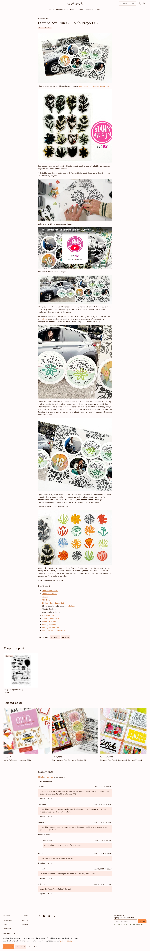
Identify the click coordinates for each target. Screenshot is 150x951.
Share (57, 637)
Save (67, 637)
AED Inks (46, 600)
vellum (44, 319)
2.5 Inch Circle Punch (51, 615)
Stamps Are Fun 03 (50, 591)
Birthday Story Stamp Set (53, 603)
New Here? (8, 920)
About (98, 9)
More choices (34, 947)
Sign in (41, 777)
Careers (25, 924)
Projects (89, 9)
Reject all (21, 947)
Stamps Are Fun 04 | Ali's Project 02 (69, 760)
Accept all (8, 947)
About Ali (25, 920)
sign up (50, 777)
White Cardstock (49, 621)
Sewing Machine (49, 624)
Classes (80, 9)
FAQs (5, 924)
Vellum (45, 597)
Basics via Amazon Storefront (54, 631)
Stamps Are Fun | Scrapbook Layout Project (121, 760)
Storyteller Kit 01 (49, 594)
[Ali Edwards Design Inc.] (75, 3)
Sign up (142, 921)
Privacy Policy (138, 924)
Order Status (8, 928)
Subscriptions (62, 9)
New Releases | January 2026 (17, 760)
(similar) (71, 606)
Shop (51, 9)
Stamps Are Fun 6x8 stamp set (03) (94, 86)
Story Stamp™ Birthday (13, 690)
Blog (72, 9)
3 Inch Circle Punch (50, 618)
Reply (50, 798)
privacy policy (66, 941)
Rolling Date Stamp (50, 627)
